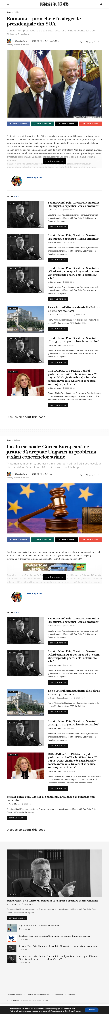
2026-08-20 (69, 388)
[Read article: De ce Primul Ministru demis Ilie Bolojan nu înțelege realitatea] (25, 319)
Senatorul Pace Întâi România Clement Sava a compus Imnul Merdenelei (54, 936)
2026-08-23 (69, 210)
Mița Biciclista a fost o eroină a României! (39, 925)
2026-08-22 (69, 243)
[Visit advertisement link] (54, 567)
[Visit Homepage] (54, 4)
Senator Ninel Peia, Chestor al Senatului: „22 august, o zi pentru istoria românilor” (59, 946)
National (48, 41)
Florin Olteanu (56, 210)
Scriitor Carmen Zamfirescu (61, 315)
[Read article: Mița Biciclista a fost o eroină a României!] (12, 928)
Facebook (59, 995)
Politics (17, 12)
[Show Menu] (8, 4)
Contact (71, 995)
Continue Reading (59, 226)
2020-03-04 (37, 41)
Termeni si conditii (14, 995)
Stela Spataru (21, 41)
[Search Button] (101, 4)
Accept (92, 1010)
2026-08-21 (69, 282)
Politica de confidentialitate (39, 995)
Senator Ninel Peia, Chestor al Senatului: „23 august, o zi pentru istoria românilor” (53, 900)
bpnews (16, 1000)
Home (9, 12)
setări (78, 1011)
